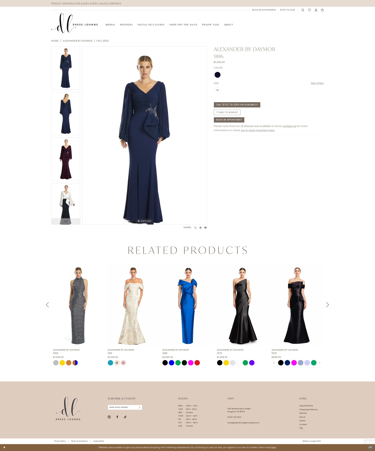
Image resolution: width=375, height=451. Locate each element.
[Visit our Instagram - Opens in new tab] (109, 417)
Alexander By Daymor (77, 41)
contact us (289, 126)
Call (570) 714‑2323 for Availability (237, 105)
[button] (316, 10)
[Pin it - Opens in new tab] (201, 227)
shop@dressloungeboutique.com (243, 423)
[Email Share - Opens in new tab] (205, 228)
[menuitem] (264, 10)
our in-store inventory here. (258, 130)
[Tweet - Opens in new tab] (195, 227)
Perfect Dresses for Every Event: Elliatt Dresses (86, 3)
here (273, 447)
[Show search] (303, 10)
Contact (303, 425)
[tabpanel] (65, 69)
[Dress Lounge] (68, 408)
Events (302, 421)
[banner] (74, 23)
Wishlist (303, 413)
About (302, 417)
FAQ (301, 428)
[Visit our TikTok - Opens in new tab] (125, 416)
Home (55, 41)
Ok (370, 447)
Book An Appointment (229, 120)
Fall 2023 (103, 41)
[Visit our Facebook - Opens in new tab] (117, 417)
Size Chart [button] (317, 83)
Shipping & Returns (308, 410)
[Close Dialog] (4, 447)
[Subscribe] (139, 407)
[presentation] (78, 304)
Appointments (306, 406)
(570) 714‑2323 (234, 417)
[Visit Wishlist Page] (309, 10)
